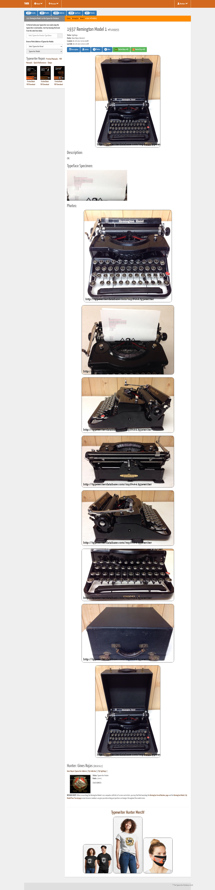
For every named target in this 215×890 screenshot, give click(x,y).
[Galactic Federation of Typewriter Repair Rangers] (127, 845)
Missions (53, 4)
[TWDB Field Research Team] (158, 855)
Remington (75, 18)
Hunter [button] (86, 50)
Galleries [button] (59, 13)
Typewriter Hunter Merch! (127, 812)
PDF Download (31, 85)
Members (182, 4)
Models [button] (45, 13)
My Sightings (102, 771)
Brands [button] (31, 13)
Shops (50, 63)
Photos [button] (97, 50)
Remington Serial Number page (159, 795)
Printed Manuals (52, 59)
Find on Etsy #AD (140, 49)
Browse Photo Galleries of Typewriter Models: (40, 42)
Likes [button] (107, 50)
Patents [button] (90, 13)
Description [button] (74, 50)
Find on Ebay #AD (123, 49)
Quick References (40, 63)
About (38, 4)
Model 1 (82, 18)
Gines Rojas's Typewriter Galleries (77, 771)
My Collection (92, 771)
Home (68, 18)
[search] (44, 46)
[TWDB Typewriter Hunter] (97, 858)
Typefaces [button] (75, 13)
